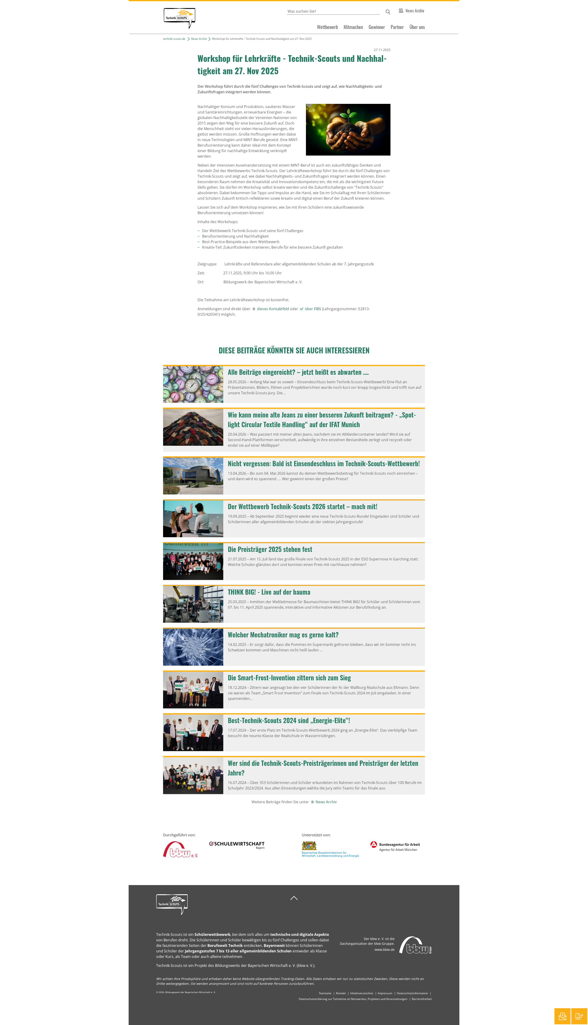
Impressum (385, 993)
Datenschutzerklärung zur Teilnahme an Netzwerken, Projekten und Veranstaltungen (353, 999)
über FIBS (313, 308)
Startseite (325, 993)
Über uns (417, 26)
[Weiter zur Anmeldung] (579, 1016)
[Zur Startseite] (162, 17)
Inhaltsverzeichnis (361, 993)
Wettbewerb (327, 26)
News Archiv (415, 11)
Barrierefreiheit (422, 999)
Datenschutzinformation (412, 993)
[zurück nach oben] (294, 898)
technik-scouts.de (174, 39)
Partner (397, 26)
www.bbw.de (385, 949)
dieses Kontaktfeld (273, 308)
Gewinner (377, 26)
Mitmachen (353, 26)
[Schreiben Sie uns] (562, 1016)
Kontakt (341, 993)
